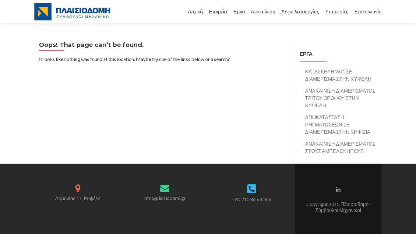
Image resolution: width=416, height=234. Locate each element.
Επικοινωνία (368, 11)
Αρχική (195, 11)
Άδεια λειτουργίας (300, 11)
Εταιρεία (218, 11)
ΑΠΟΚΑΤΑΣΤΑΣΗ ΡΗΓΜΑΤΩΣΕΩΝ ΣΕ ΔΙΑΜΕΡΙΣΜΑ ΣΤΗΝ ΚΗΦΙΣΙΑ (337, 124)
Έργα (239, 11)
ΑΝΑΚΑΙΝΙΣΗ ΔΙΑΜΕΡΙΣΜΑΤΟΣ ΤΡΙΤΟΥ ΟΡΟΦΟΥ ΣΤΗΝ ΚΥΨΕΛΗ (340, 98)
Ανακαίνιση (263, 11)
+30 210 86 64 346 (251, 199)
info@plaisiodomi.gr (164, 198)
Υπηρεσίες (336, 11)
